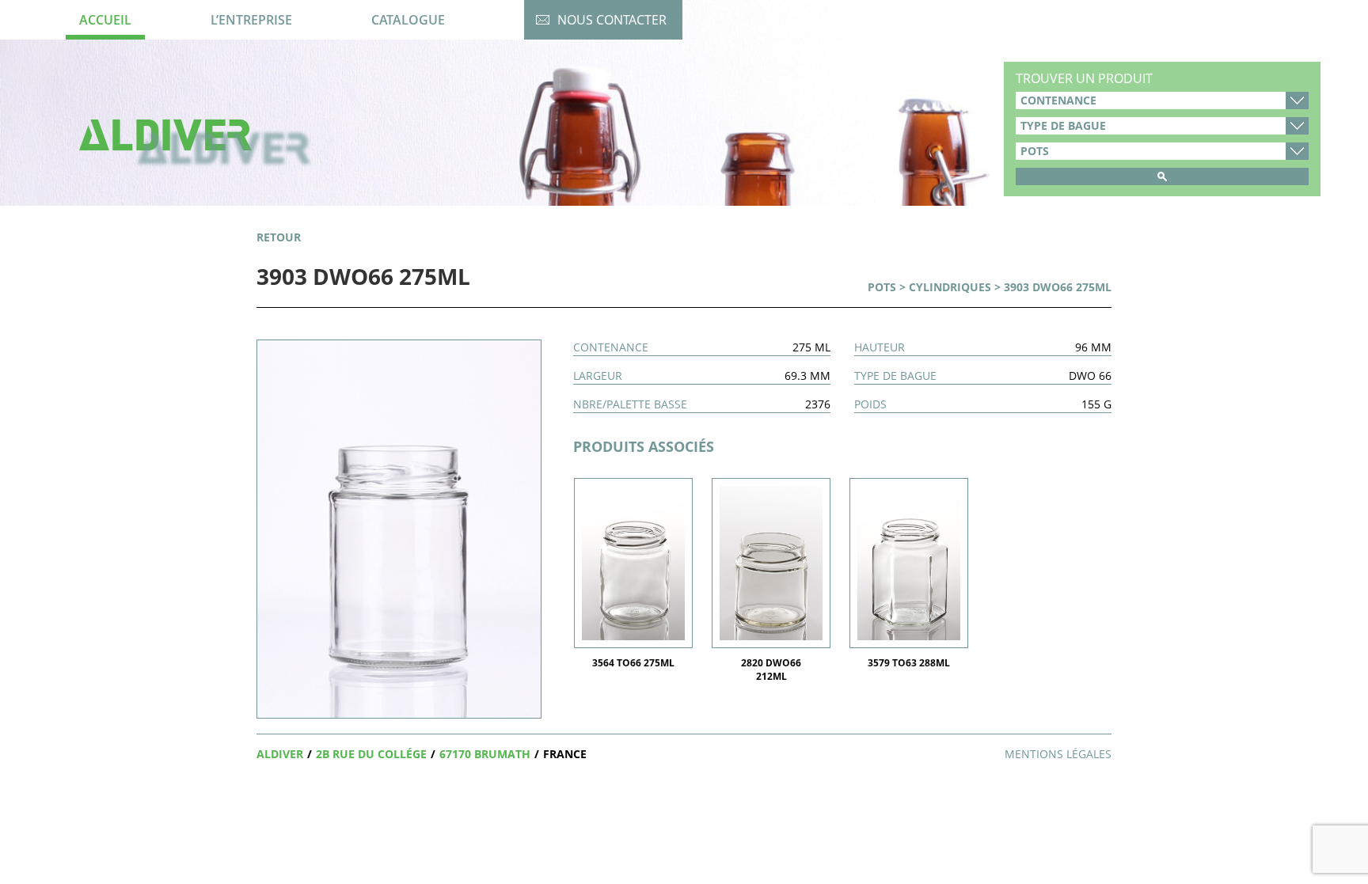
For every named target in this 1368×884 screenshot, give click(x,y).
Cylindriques (950, 286)
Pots (882, 286)
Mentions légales (1058, 753)
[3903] (399, 527)
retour (278, 237)
